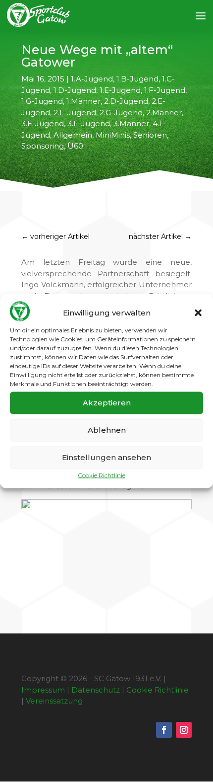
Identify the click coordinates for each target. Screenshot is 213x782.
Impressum (43, 690)
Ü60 (75, 146)
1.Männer (83, 101)
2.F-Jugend (74, 112)
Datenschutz (95, 690)
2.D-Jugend (126, 101)
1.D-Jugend (74, 90)
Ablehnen (107, 430)
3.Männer (131, 123)
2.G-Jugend (121, 112)
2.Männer (164, 112)
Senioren (150, 135)
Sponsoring (42, 146)
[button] (198, 313)
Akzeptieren (107, 402)
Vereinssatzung (54, 700)
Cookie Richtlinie (101, 474)
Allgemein (72, 135)
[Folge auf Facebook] (164, 730)
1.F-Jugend (164, 90)
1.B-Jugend (137, 78)
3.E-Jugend (42, 123)
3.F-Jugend (88, 123)
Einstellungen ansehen (106, 457)
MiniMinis (113, 135)
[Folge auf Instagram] (184, 730)
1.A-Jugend (92, 78)
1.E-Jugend (120, 90)
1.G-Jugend (42, 101)
